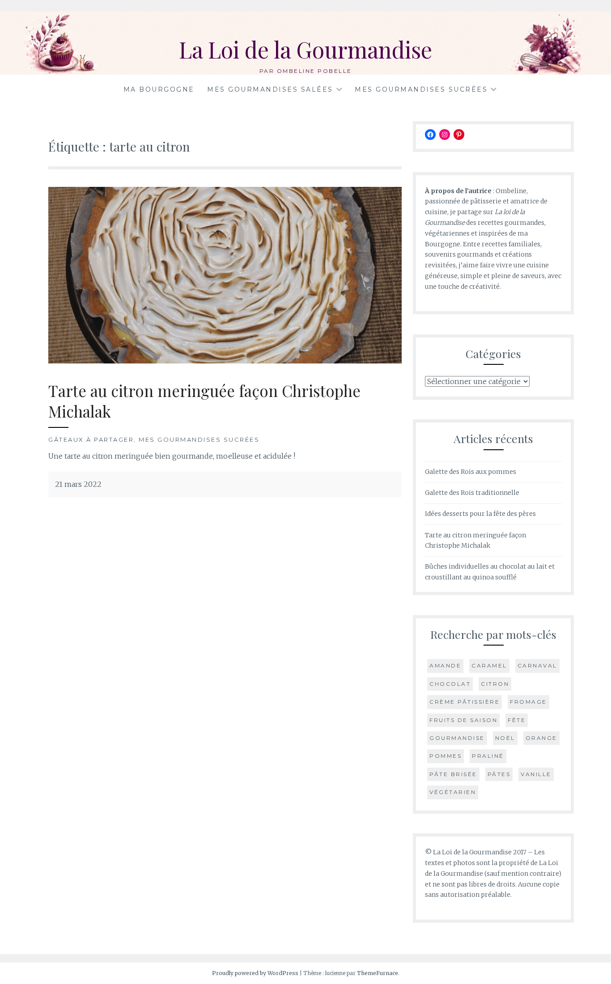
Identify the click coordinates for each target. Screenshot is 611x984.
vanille (536, 774)
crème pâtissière (464, 701)
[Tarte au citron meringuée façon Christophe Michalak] (225, 360)
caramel (489, 665)
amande (445, 665)
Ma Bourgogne (159, 89)
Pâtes (499, 774)
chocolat (450, 683)
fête (517, 720)
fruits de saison (463, 720)
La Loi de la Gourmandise (305, 49)
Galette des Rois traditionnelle (472, 493)
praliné (488, 755)
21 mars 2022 (78, 484)
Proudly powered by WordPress (255, 973)
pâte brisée (453, 774)
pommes (445, 755)
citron (495, 683)
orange (541, 738)
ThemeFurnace (377, 973)
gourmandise (457, 738)
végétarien (452, 792)
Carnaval (537, 665)
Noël (505, 738)
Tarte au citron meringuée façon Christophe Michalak (204, 401)
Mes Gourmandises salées (270, 89)
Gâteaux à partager (91, 439)
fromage (528, 701)
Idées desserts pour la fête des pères (480, 514)
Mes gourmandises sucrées (421, 89)
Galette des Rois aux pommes (470, 472)
